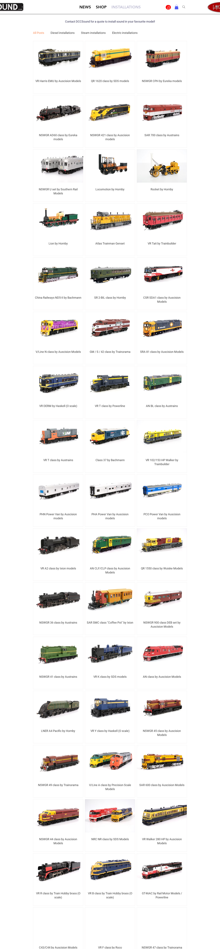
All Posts (38, 32)
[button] (176, 7)
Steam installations (93, 32)
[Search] (184, 7)
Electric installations (125, 32)
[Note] (168, 7)
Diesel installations (63, 32)
